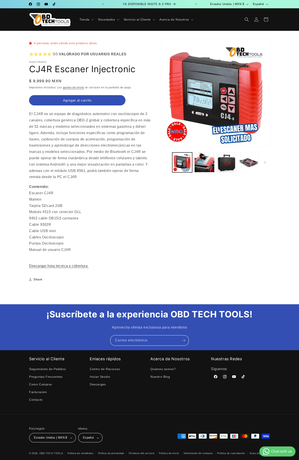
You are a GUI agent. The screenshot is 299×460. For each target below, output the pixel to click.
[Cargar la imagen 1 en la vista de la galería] (182, 162)
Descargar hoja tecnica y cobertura (59, 266)
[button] (86, 19)
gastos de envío (73, 87)
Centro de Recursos (105, 369)
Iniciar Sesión (100, 376)
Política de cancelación (231, 453)
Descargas (98, 384)
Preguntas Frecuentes (46, 376)
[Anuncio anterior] (103, 4)
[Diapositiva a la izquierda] (166, 162)
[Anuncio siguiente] (196, 4)
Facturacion (38, 392)
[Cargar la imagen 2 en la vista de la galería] (204, 162)
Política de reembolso (80, 453)
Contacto (36, 399)
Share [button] (37, 279)
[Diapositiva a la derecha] (265, 162)
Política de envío (169, 453)
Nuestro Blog (160, 376)
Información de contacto (198, 453)
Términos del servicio (141, 453)
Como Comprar (40, 384)
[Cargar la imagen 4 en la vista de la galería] (249, 162)
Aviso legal (256, 453)
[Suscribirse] (183, 340)
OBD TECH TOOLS (51, 453)
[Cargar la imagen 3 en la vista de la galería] (227, 162)
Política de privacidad (111, 453)
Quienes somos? (163, 369)
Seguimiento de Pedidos (47, 369)
